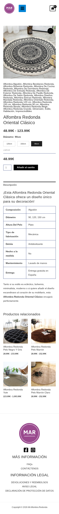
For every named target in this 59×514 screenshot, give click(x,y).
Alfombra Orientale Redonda (38, 100)
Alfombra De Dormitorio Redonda (31, 88)
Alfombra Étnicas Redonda (28, 97)
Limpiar (6, 150)
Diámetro (8, 137)
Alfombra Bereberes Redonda (38, 84)
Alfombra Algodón (12, 84)
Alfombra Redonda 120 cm (17, 102)
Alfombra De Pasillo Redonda (38, 93)
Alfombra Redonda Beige (34, 106)
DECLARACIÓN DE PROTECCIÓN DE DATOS (29, 491)
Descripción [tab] (10, 185)
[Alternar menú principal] (22, 8)
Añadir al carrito (26, 167)
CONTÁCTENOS (29, 468)
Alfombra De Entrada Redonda (19, 91)
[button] (50, 31)
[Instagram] (33, 450)
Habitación (8, 111)
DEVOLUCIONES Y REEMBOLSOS (29, 482)
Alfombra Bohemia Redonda (18, 86)
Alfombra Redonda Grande (17, 109)
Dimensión (38, 109)
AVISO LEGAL (29, 486)
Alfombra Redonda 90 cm (25, 104)
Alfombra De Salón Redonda (18, 95)
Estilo (47, 109)
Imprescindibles (24, 111)
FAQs (29, 464)
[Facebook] (26, 450)
